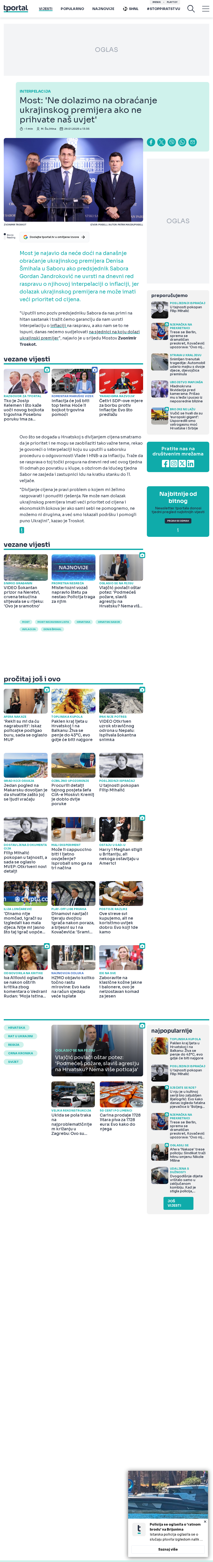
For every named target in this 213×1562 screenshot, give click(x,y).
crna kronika (20, 1053)
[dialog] (168, 1514)
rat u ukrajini (20, 1036)
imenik (156, 2)
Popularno (72, 9)
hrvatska (83, 622)
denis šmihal (52, 629)
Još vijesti (174, 1203)
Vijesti (45, 9)
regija (13, 1045)
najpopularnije (171, 1030)
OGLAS (106, 50)
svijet (13, 1062)
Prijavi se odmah (178, 521)
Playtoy (172, 2)
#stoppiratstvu (163, 9)
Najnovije (103, 9)
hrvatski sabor (109, 622)
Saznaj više (168, 1549)
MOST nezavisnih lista (53, 622)
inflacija (29, 629)
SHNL (134, 9)
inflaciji (58, 325)
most (26, 622)
